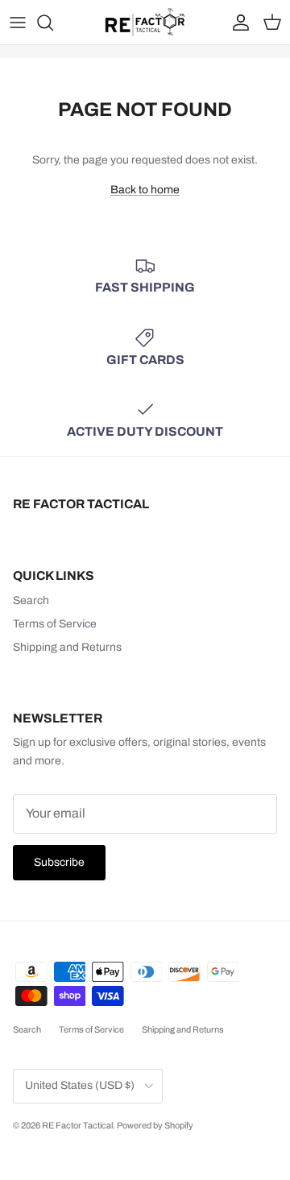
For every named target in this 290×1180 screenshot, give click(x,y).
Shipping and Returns (67, 647)
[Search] (53, 22)
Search (31, 600)
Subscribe (59, 862)
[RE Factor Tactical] (145, 22)
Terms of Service (55, 624)
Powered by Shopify (155, 1125)
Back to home (145, 190)
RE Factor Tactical (77, 1125)
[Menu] (17, 22)
